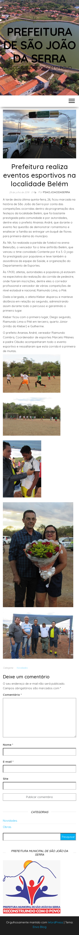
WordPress (55, 922)
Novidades (22, 667)
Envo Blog (39, 927)
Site (5, 778)
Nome (8, 744)
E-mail (8, 761)
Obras (7, 827)
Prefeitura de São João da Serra (39, 44)
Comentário (12, 694)
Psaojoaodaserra (56, 192)
